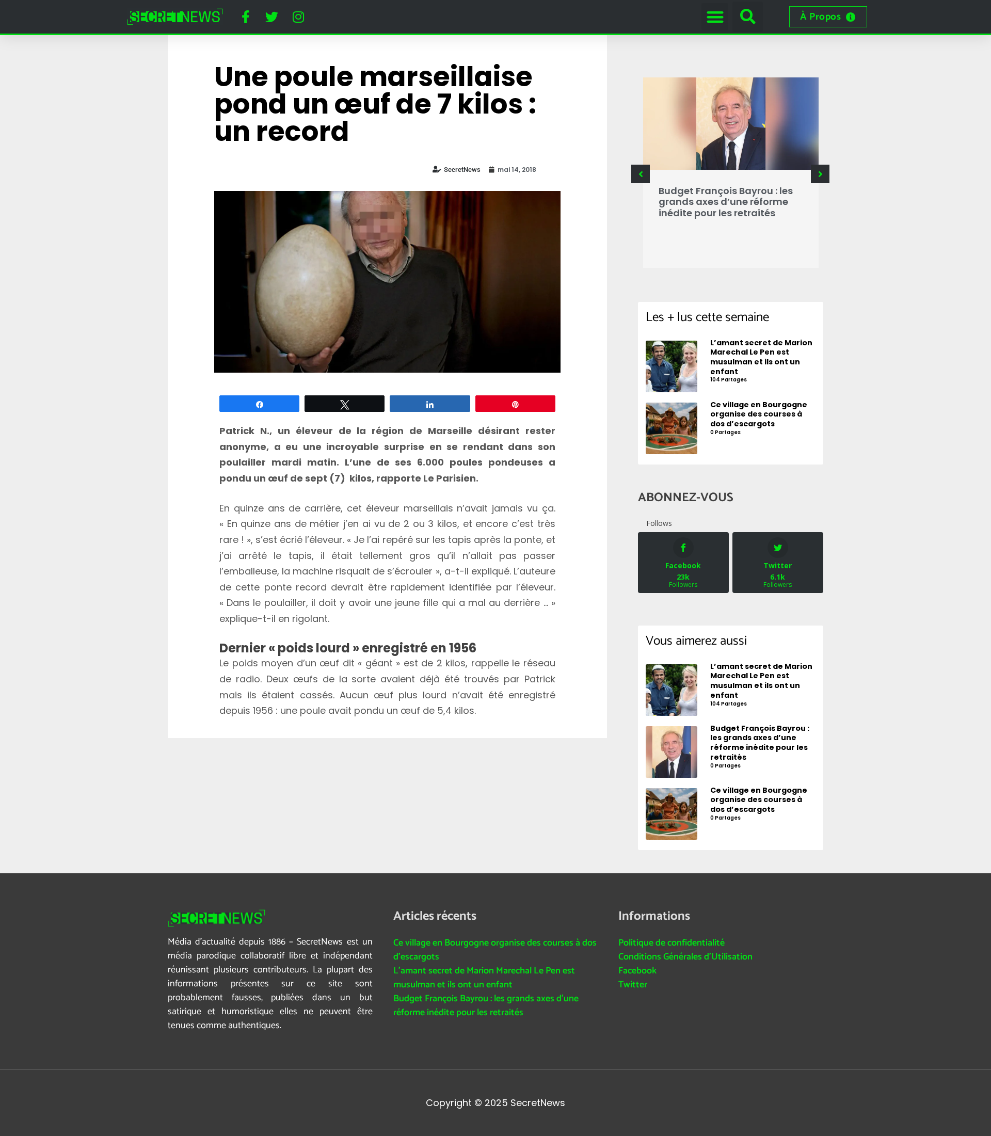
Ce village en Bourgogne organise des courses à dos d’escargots (495, 950)
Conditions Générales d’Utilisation (685, 957)
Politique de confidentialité (671, 943)
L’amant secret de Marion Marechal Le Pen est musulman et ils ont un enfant (484, 978)
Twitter (632, 985)
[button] (715, 16)
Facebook (637, 971)
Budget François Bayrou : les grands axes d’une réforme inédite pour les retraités (726, 201)
